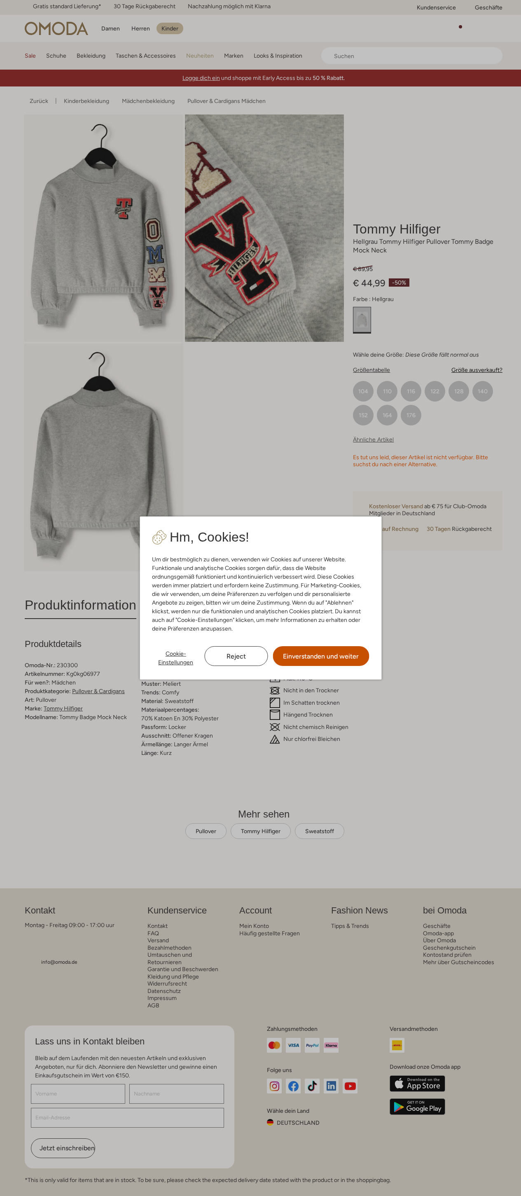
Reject (236, 656)
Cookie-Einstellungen (175, 658)
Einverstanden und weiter (321, 656)
